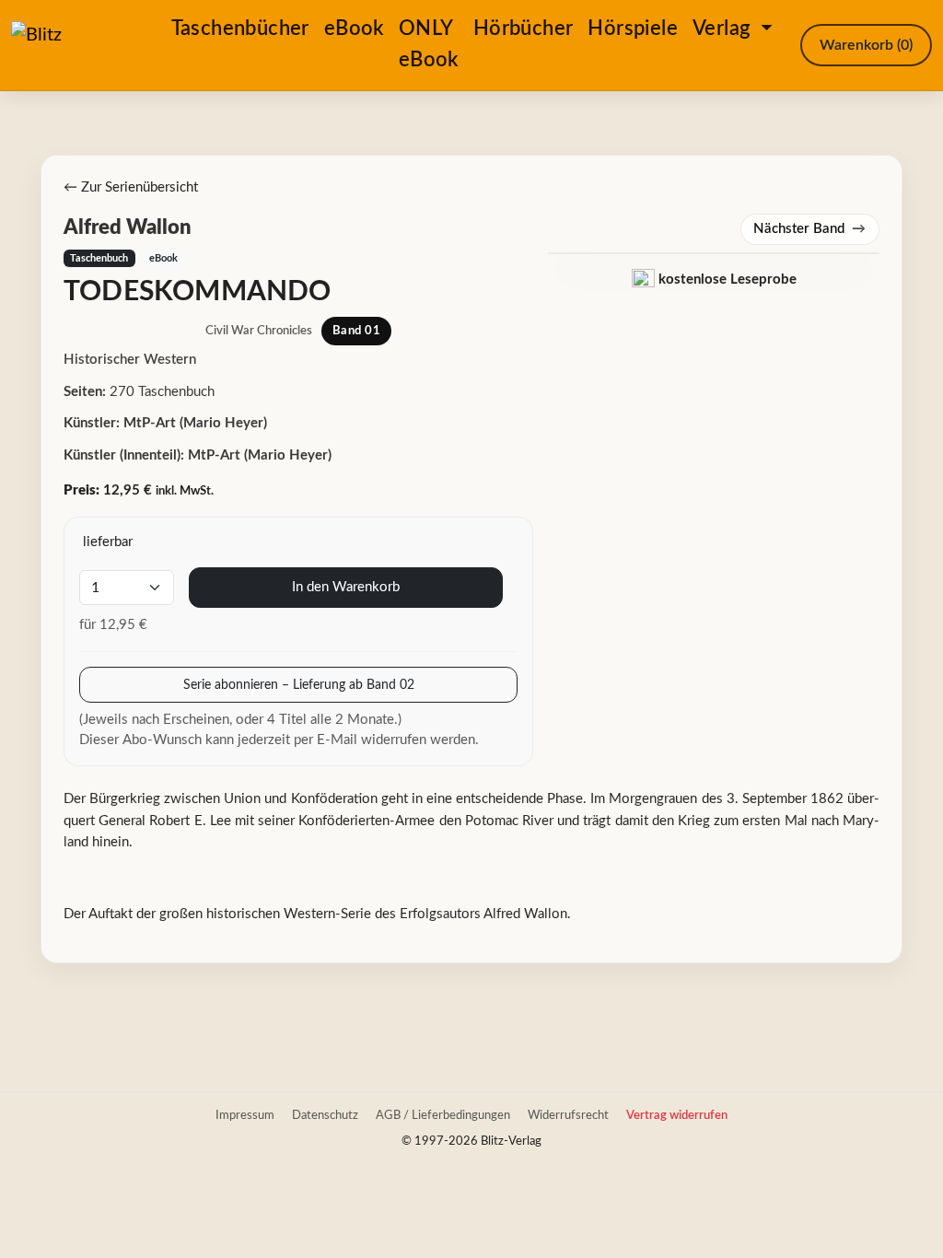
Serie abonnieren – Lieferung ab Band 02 (298, 685)
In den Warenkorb (346, 587)
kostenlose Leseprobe (726, 279)
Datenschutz (325, 1115)
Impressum (244, 1115)
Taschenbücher (240, 28)
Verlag (724, 28)
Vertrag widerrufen (677, 1115)
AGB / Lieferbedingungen (443, 1115)
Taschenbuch (99, 258)
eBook (354, 28)
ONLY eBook (429, 44)
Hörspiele (633, 28)
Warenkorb (866, 45)
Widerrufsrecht (568, 1115)
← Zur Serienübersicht (131, 187)
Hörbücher (523, 28)
